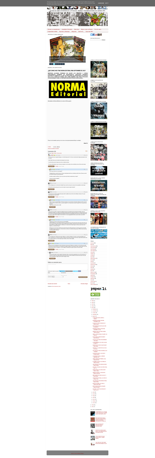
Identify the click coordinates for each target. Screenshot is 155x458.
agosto (94, 316)
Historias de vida (93, 264)
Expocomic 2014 (89, 31)
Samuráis (92, 275)
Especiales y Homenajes (64, 31)
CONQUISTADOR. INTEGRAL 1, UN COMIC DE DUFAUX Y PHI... (100, 378)
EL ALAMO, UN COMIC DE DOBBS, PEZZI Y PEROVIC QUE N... (99, 324)
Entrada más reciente (52, 283)
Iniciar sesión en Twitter (75, 271)
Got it (106, 3)
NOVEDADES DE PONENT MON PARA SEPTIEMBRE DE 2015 (98, 321)
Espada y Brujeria (93, 258)
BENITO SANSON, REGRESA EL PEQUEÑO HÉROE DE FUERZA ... (99, 387)
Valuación (55, 153)
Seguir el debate (87, 151)
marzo (94, 399)
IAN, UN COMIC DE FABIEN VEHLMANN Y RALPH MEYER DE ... (99, 337)
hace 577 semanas (58, 155)
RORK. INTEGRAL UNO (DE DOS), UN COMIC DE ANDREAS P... (99, 326)
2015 (92, 307)
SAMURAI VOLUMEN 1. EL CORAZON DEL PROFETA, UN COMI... (99, 373)
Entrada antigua (84, 283)
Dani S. (52, 169)
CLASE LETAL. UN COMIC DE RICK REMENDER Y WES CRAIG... (100, 340)
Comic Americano (93, 246)
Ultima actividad (59, 153)
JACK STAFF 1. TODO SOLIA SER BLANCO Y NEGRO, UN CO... (99, 389)
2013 (92, 406)
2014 (92, 404)
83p (54, 169)
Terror (91, 279)
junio (94, 393)
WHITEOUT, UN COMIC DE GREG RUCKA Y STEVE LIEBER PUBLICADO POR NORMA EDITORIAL (101, 431)
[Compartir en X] (56, 146)
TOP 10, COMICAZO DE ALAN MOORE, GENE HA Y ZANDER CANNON (100, 437)
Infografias (74, 31)
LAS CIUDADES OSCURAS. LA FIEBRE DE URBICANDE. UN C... (99, 357)
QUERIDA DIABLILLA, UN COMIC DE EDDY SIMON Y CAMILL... (99, 370)
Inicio (69, 283)
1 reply (57, 166)
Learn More (101, 3)
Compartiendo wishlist (52, 31)
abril (93, 397)
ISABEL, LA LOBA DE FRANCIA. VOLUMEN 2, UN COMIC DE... (100, 335)
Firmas (92, 261)
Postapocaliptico (93, 273)
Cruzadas (92, 255)
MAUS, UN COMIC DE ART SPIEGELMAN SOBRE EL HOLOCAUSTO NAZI (99, 425)
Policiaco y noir (93, 272)
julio (93, 392)
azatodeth (52, 155)
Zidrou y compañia (93, 284)
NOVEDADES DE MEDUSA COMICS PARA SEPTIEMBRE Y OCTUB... (99, 329)
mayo (94, 395)
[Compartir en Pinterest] (59, 146)
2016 (92, 305)
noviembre (94, 310)
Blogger (82, 453)
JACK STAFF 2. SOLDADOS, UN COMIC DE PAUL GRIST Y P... (100, 367)
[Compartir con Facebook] (57, 146)
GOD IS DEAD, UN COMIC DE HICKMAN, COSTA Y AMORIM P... (100, 351)
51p (54, 155)
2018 (92, 302)
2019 (92, 300)
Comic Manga (93, 249)
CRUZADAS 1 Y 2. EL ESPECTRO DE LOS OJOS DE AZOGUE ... (100, 348)
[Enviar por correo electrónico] (53, 146)
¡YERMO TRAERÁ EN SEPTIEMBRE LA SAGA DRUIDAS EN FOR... (99, 359)
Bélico (91, 244)
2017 (92, 304)
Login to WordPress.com (69, 271)
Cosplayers (92, 253)
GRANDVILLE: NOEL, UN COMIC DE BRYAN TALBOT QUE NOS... (99, 332)
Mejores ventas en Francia (86, 29)
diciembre (94, 309)
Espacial (92, 256)
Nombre (49, 272)
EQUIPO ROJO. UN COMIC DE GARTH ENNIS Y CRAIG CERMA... (100, 346)
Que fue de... (81, 31)
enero (94, 402)
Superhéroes (93, 278)
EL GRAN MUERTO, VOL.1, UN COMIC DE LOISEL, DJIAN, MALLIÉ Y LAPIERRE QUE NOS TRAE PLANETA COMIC (101, 413)
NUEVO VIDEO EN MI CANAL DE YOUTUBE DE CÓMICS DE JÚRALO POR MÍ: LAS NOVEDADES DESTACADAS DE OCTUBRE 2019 (101, 419)
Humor (92, 267)
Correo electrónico (63, 272)
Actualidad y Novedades (67, 29)
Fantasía (92, 259)
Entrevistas (76, 29)
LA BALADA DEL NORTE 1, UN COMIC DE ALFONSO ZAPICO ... (99, 354)
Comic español (93, 250)
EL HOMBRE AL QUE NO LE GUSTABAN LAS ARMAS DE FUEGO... (99, 362)
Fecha (52, 153)
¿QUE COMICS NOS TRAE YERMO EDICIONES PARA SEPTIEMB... (100, 365)
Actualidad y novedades (55, 148)
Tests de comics (97, 29)
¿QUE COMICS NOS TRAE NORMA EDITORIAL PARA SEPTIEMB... (100, 381)
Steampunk (92, 276)
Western (92, 283)
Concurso (92, 252)
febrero (94, 401)
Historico (92, 266)
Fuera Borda (92, 263)
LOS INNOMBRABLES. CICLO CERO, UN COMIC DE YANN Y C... (100, 343)
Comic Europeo (93, 247)
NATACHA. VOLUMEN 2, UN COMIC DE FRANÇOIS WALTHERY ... (98, 384)
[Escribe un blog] (55, 146)
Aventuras (92, 243)
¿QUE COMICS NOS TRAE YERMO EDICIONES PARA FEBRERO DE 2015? (101, 443)
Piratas (92, 270)
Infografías (92, 269)
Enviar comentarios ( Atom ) (56, 286)
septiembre (95, 314)
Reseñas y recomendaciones (54, 29)
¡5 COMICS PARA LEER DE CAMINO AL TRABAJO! (98, 318)
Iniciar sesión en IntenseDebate (62, 271)
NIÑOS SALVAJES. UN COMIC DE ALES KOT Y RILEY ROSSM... (99, 376)
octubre (94, 312)
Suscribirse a (49, 276)
